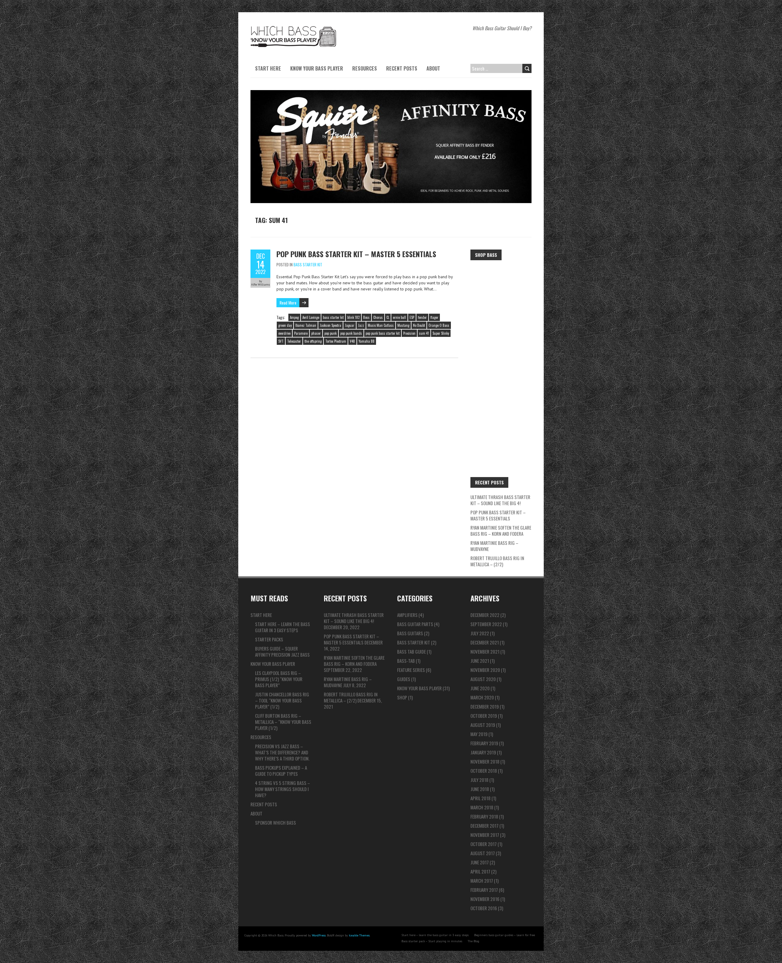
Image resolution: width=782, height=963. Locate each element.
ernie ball (399, 317)
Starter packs (269, 639)
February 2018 (484, 816)
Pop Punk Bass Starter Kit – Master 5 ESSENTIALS (356, 253)
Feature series (411, 669)
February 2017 (484, 889)
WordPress (319, 935)
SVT (280, 341)
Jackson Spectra (330, 325)
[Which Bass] (293, 27)
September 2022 (486, 624)
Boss (366, 317)
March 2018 (481, 807)
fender (422, 317)
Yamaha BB (367, 341)
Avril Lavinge (310, 317)
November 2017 (484, 834)
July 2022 (479, 633)
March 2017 (481, 880)
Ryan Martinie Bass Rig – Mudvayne (494, 545)
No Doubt (419, 325)
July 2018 (479, 779)
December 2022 (484, 614)
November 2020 (485, 669)
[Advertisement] (501, 358)
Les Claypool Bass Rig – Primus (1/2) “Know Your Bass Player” (278, 678)
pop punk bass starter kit (383, 333)
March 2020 (482, 697)
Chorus (378, 317)
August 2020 (483, 679)
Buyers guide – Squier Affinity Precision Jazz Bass (282, 651)
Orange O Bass (439, 325)
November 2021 (484, 651)
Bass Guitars (410, 633)
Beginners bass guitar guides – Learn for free (504, 935)
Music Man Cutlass (381, 325)
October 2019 (483, 715)
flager (434, 317)
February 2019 (484, 743)
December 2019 (484, 706)
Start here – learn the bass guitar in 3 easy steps (282, 627)
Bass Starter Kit (308, 264)
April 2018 (480, 798)
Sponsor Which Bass (275, 822)
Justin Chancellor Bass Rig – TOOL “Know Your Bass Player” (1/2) (282, 700)
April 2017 (480, 871)
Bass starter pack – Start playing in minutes (431, 941)
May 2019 (479, 734)
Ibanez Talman (305, 325)
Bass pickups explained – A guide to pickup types (281, 770)
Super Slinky (441, 333)
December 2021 (484, 642)
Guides (403, 679)
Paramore (301, 333)
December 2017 (484, 825)
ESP (412, 317)
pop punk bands (351, 333)
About (433, 68)
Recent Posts (401, 68)
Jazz (361, 325)
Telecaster (294, 341)
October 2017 (483, 844)
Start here (268, 68)
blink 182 (353, 317)
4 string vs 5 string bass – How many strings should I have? (282, 788)
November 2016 (484, 899)
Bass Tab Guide (411, 651)
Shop (402, 697)
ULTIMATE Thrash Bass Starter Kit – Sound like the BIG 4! (500, 500)
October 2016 (483, 908)
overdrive (284, 333)
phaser (316, 333)
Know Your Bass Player (316, 68)
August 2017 (482, 853)
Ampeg (294, 317)
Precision (409, 333)
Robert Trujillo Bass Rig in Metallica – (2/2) (497, 561)
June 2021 (479, 660)
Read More (288, 302)
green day (285, 325)
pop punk (330, 333)
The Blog (473, 941)
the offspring (313, 341)
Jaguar (349, 325)
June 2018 (479, 789)
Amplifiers (407, 614)
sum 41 (424, 333)
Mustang (403, 325)
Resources (364, 68)
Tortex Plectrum (335, 341)
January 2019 (483, 752)
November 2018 (484, 761)
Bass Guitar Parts (415, 624)
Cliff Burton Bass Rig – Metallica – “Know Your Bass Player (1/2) (283, 721)
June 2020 (480, 688)
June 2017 (479, 862)
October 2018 (483, 770)
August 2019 (482, 724)
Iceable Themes (359, 935)
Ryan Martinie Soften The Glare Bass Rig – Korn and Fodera (500, 530)
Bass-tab (406, 660)
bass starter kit (333, 317)
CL (387, 317)
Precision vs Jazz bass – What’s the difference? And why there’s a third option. (282, 752)
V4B (352, 341)
